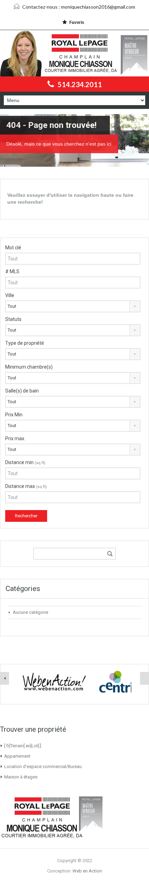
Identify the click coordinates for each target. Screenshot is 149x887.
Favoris (76, 22)
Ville (9, 295)
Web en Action (87, 871)
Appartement (17, 756)
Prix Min (14, 414)
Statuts (13, 319)
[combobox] (72, 306)
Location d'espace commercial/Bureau (43, 766)
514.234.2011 (80, 84)
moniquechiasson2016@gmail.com (98, 7)
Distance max (26, 486)
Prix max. (15, 438)
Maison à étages (20, 776)
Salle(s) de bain (22, 391)
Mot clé (13, 247)
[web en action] (54, 681)
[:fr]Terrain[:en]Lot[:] (22, 745)
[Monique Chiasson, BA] (59, 53)
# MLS (12, 271)
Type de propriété (24, 343)
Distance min (25, 462)
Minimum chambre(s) (29, 367)
